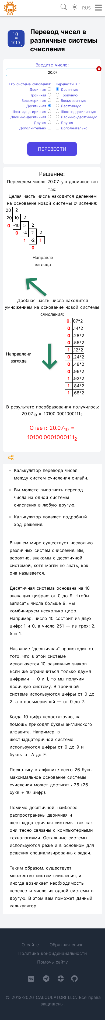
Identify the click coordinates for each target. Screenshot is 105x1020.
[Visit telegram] (46, 979)
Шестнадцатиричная (30, 112)
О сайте (30, 944)
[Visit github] (74, 980)
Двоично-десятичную (78, 117)
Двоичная (39, 90)
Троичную (68, 95)
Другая (41, 123)
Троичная (39, 95)
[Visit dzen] (60, 979)
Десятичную (70, 106)
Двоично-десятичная (29, 117)
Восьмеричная (35, 101)
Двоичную (68, 90)
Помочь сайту (52, 962)
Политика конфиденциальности (52, 953)
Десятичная (37, 106)
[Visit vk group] (31, 980)
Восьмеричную (72, 101)
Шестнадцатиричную (77, 112)
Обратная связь (66, 944)
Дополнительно (33, 128)
